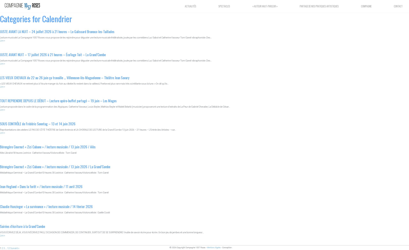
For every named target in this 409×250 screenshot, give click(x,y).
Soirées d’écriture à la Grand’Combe (22, 226)
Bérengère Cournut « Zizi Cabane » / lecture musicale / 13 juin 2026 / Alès (48, 146)
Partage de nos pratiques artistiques (319, 6)
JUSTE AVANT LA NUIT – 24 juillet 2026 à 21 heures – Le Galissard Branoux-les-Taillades (57, 31)
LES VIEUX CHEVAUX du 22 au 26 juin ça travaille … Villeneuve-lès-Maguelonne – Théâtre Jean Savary (64, 77)
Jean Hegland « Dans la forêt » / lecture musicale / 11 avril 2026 (41, 186)
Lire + (2, 40)
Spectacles (224, 6)
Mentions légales (214, 247)
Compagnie (366, 6)
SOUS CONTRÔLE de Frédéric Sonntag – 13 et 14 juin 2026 (37, 123)
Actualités (190, 6)
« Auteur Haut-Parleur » (265, 6)
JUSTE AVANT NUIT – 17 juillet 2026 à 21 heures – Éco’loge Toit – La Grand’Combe (53, 54)
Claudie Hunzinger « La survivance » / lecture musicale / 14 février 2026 (46, 206)
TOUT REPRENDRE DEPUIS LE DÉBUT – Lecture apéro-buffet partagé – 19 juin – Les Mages (58, 100)
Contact (398, 6)
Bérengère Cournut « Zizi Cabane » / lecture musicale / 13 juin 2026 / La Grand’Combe (55, 166)
